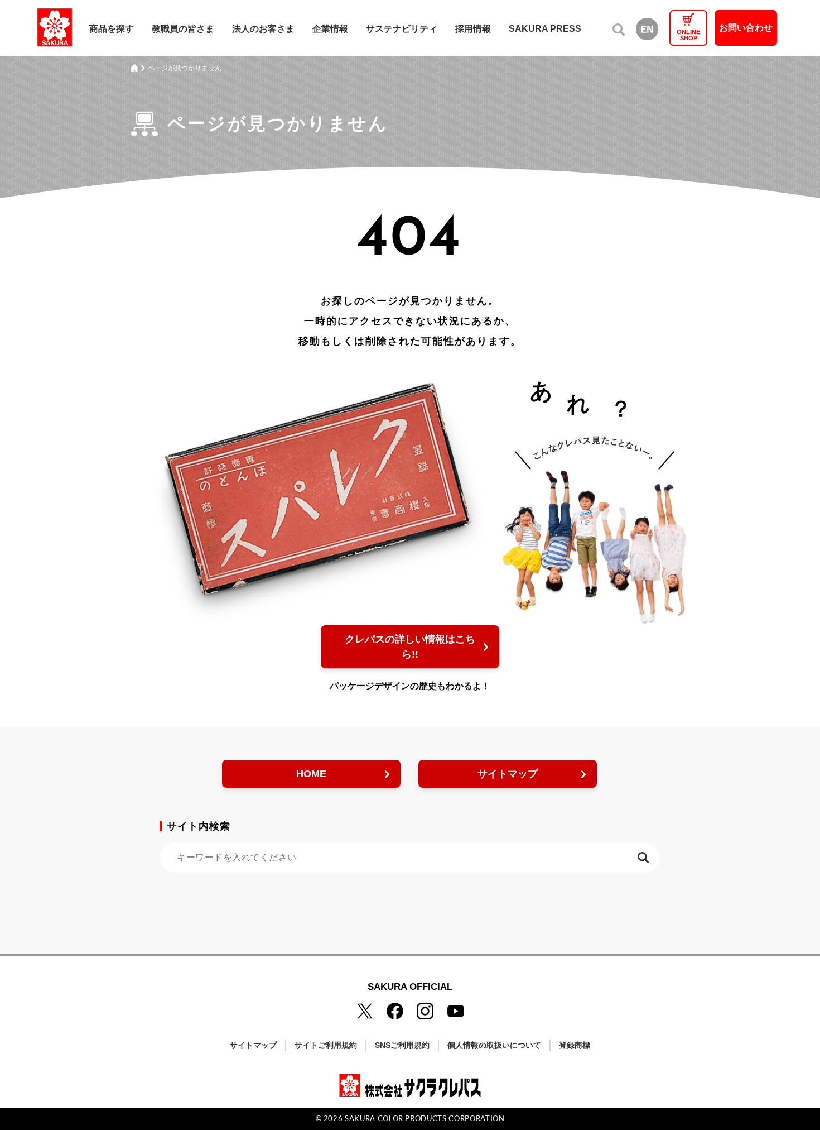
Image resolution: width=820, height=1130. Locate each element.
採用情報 (473, 28)
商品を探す (111, 28)
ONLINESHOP (688, 34)
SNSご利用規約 (402, 1045)
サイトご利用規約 (326, 1045)
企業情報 (330, 28)
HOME (311, 773)
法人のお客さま (263, 28)
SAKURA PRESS (545, 28)
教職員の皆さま (183, 28)
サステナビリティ (401, 28)
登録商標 (574, 1045)
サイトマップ (507, 773)
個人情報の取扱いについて (494, 1045)
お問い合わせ (746, 27)
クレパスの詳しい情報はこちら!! (410, 647)
